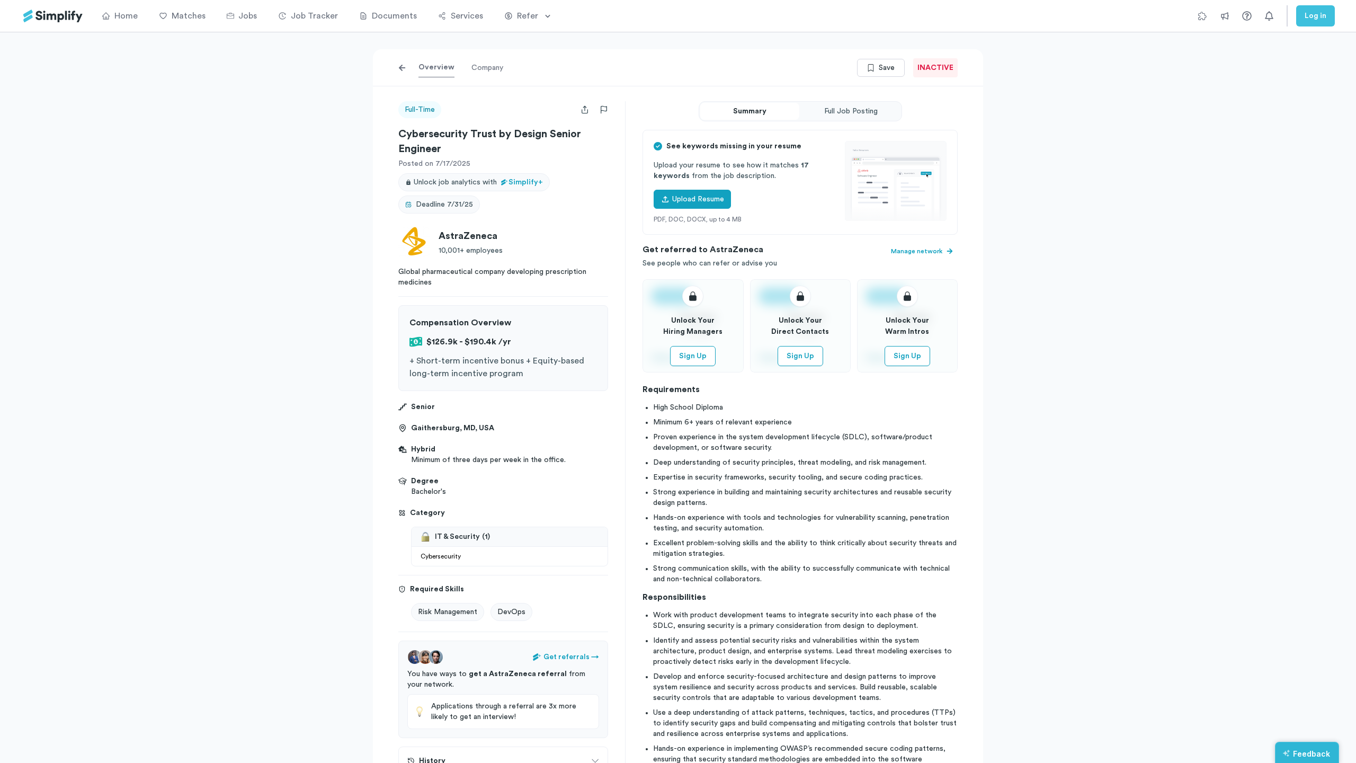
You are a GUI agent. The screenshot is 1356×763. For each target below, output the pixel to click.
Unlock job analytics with (478, 182)
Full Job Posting (851, 111)
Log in (1315, 16)
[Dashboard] (53, 16)
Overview (436, 67)
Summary (749, 111)
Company (487, 68)
